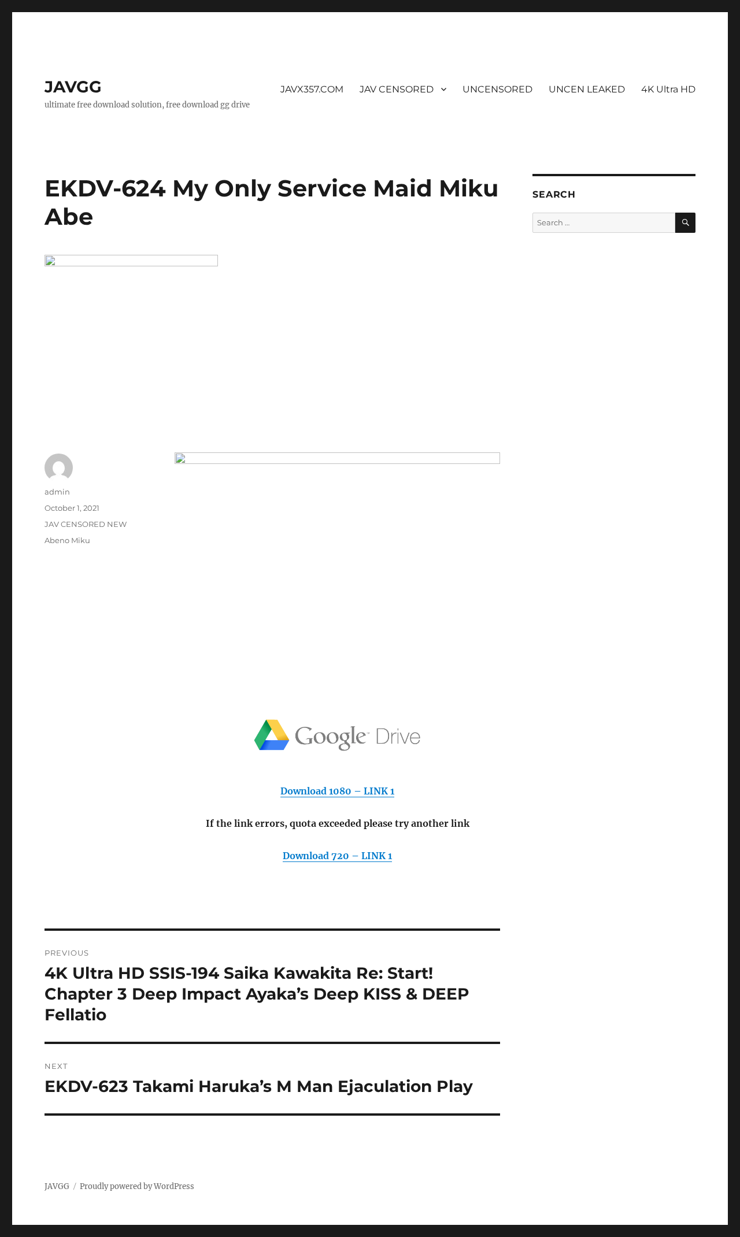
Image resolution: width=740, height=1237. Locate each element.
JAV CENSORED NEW (86, 524)
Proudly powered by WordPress (137, 1186)
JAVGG (73, 86)
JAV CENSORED (397, 89)
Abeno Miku (67, 540)
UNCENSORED (497, 89)
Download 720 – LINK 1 (337, 855)
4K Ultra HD (668, 89)
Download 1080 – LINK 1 (337, 791)
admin (57, 491)
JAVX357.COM (311, 89)
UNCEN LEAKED (587, 89)
